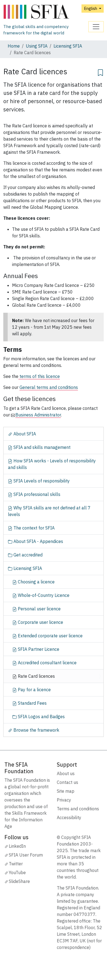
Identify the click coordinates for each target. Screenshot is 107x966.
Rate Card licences (36, 676)
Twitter (16, 863)
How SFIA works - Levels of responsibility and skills (52, 464)
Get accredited (27, 555)
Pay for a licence (34, 689)
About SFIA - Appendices (37, 541)
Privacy (64, 800)
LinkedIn (17, 846)
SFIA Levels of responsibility (41, 481)
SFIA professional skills (36, 494)
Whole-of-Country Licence (43, 595)
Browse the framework (35, 730)
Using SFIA (36, 46)
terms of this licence (39, 376)
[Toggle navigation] (96, 26)
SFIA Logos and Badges (41, 716)
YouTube (17, 872)
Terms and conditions (78, 808)
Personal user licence (39, 608)
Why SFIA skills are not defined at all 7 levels (49, 511)
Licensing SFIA (68, 46)
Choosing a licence (36, 581)
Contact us (67, 782)
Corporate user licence (40, 622)
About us (66, 773)
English (91, 8)
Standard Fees (32, 703)
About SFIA (24, 434)
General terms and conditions (48, 387)
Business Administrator (38, 415)
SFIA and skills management (41, 447)
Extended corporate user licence (50, 635)
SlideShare (19, 881)
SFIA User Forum (26, 855)
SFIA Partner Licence (38, 649)
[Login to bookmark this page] (100, 71)
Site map (65, 791)
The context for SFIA (33, 528)
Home (14, 46)
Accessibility (69, 817)
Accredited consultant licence (47, 662)
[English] (45, 12)
